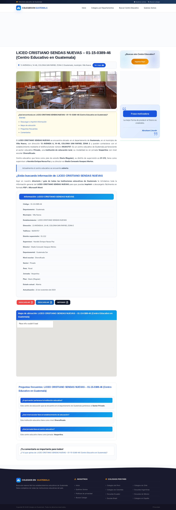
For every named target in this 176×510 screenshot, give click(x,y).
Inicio (84, 8)
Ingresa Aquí (140, 62)
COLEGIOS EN (36, 480)
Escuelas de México (141, 494)
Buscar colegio (155, 2)
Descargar (24, 302)
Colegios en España (141, 498)
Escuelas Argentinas (142, 490)
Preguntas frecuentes (29, 129)
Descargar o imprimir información (33, 122)
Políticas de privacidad (84, 493)
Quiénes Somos (82, 489)
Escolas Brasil (112, 498)
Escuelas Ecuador (113, 494)
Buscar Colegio (81, 498)
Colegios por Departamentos (102, 8)
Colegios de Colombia (115, 490)
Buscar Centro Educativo (129, 8)
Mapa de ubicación (28, 125)
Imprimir (61, 302)
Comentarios (25, 132)
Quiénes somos (141, 2)
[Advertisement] (88, 30)
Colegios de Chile (140, 485)
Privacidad (156, 507)
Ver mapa (97, 65)
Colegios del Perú (113, 485)
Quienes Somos (150, 8)
